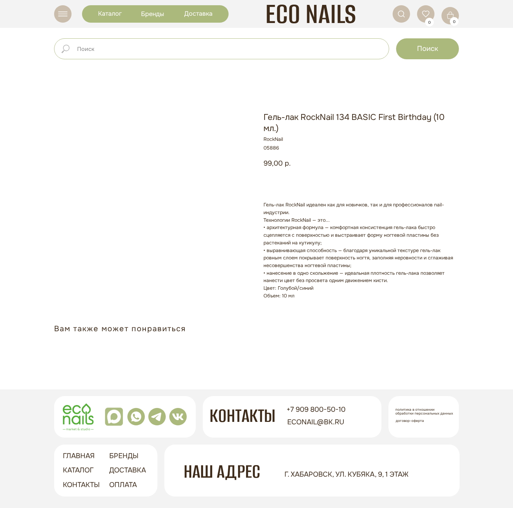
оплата (123, 484)
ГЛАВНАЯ (79, 456)
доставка (127, 470)
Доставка (198, 13)
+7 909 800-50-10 (316, 409)
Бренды (152, 14)
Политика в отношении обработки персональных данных (424, 411)
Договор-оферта (410, 420)
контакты (81, 484)
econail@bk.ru (315, 422)
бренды (124, 456)
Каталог (110, 13)
